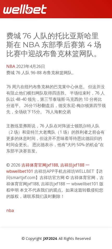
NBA (10, 66)
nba (10, 210)
